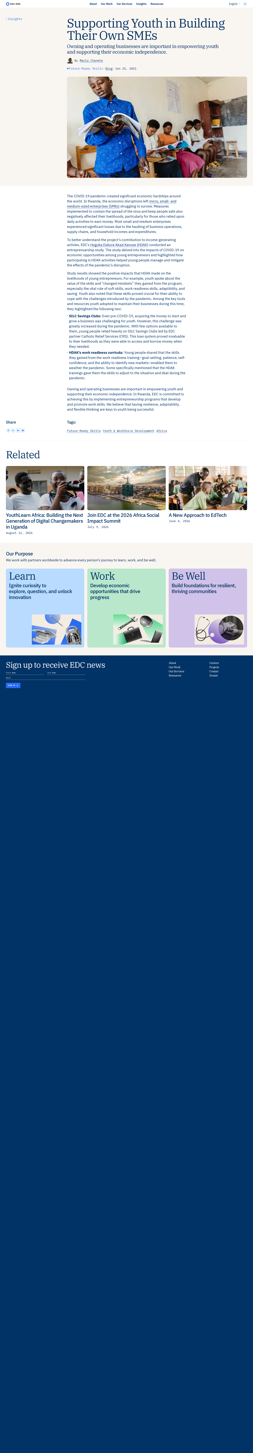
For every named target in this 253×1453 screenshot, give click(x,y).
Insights (141, 4)
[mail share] (23, 430)
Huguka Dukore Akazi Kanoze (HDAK (118, 245)
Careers (214, 663)
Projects (214, 667)
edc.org (13, 4)
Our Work (107, 4)
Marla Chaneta (91, 60)
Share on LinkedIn (18, 430)
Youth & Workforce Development (128, 431)
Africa (161, 431)
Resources (157, 4)
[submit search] (245, 4)
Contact (213, 671)
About (93, 4)
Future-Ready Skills (86, 68)
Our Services (124, 4)
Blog (109, 68)
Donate (213, 675)
